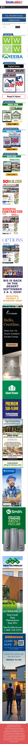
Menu (4, 7)
